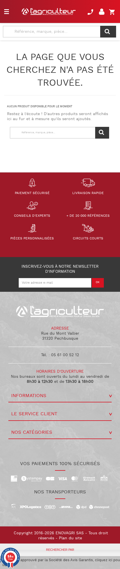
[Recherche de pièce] (108, 32)
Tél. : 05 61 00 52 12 (60, 355)
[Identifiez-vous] (102, 13)
